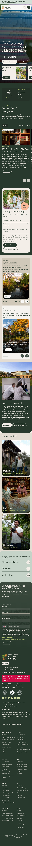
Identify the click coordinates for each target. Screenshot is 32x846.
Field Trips (20, 774)
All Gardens (5, 761)
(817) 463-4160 (6, 672)
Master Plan (20, 813)
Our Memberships (10, 249)
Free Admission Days (23, 744)
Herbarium (5, 788)
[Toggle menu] (28, 7)
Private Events (21, 742)
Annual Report (21, 815)
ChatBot (20, 724)
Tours (3, 749)
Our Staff (20, 818)
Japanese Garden (7, 764)
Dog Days (20, 747)
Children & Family (22, 764)
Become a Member (7, 813)
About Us (20, 810)
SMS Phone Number (8, 624)
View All (5, 301)
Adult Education (22, 766)
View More (5, 356)
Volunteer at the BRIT (8, 803)
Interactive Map (6, 742)
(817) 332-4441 (6, 709)
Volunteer (20, 793)
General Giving (21, 788)
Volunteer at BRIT (19, 425)
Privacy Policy (10, 637)
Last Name (5, 612)
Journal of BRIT (6, 800)
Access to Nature (7, 747)
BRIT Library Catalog (8, 793)
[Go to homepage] (6, 7)
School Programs (22, 769)
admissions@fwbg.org (19, 672)
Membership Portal (7, 815)
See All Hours (20, 687)
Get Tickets (5, 663)
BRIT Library (5, 790)
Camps (19, 771)
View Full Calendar (24, 125)
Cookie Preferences (20, 836)
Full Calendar (21, 734)
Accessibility (5, 744)
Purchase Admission (9, 62)
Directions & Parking (8, 739)
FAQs (3, 752)
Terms (3, 637)
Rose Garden (5, 766)
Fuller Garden (6, 773)
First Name (5, 606)
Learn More (23, 62)
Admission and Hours (8, 737)
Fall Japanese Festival (23, 749)
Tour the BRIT (6, 795)
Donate (6, 77)
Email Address (6, 618)
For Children (20, 739)
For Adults (20, 737)
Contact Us (20, 827)
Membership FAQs (7, 820)
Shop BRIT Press (7, 798)
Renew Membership (7, 818)
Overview (4, 734)
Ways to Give (21, 785)
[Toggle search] (24, 7)
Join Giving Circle (22, 790)
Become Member (10, 245)
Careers (19, 820)
